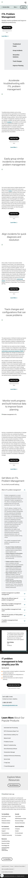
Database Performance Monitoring (12, 755)
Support (3, 831)
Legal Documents (5, 866)
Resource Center (5, 843)
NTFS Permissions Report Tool (11, 731)
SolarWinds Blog (6, 841)
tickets (10, 190)
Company (17, 828)
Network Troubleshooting (10, 745)
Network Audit (7, 738)
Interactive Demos (6, 820)
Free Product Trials (6, 816)
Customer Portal (5, 828)
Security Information (20, 823)
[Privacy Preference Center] (2, 875)
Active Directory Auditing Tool (11, 734)
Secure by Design (19, 820)
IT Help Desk (7, 762)
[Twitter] (8, 854)
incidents (9, 122)
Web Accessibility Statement (7, 869)
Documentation (5, 833)
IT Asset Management (9, 766)
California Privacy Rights (19, 866)
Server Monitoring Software (10, 748)
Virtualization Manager (9, 752)
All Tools (4, 818)
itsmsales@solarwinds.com (10, 705)
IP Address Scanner (8, 741)
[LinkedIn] (14, 854)
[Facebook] (3, 854)
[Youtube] (11, 854)
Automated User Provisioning (11, 727)
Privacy (11, 866)
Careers (17, 831)
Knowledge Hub (5, 845)
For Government (19, 833)
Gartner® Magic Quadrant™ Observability (5, 849)
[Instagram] (5, 854)
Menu (15, 7)
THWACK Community (7, 835)
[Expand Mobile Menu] (25, 2)
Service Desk (7, 759)
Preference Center (6, 823)
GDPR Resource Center (20, 818)
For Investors (18, 835)
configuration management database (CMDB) (13, 351)
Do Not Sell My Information (7, 871)
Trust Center (18, 816)
